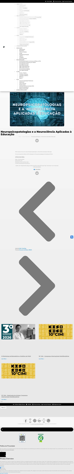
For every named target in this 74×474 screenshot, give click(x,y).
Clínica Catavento (22, 83)
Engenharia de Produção (24, 10)
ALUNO (18, 27)
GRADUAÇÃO (19, 48)
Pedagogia (21, 57)
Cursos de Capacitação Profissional (26, 36)
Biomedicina (21, 50)
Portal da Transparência (23, 87)
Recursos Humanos (23, 14)
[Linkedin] (39, 420)
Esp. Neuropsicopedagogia (24, 69)
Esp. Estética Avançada (23, 65)
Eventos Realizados (26, 136)
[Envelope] (44, 420)
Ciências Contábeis (23, 8)
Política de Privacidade (24, 44)
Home (20, 136)
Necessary (3, 468)
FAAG (18, 35)
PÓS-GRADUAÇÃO (20, 59)
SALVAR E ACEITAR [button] (4, 473)
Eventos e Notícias (23, 73)
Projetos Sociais (22, 84)
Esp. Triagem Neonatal (24, 26)
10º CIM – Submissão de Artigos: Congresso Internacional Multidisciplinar (14, 396)
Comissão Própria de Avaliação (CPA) (26, 86)
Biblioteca (21, 76)
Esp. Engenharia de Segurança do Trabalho (27, 62)
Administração (22, 49)
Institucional (21, 82)
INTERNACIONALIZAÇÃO (22, 46)
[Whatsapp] (48, 420)
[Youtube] (30, 420)
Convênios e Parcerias (23, 74)
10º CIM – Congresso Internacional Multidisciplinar (54, 356)
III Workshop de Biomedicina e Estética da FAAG (16, 356)
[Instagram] (35, 420)
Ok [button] (1, 451)
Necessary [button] (2, 466)
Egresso (21, 34)
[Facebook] (25, 420)
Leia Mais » (4, 359)
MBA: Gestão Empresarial (24, 66)
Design (20, 53)
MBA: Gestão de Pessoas (24, 67)
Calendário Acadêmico (23, 75)
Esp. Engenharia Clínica (23, 63)
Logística (21, 56)
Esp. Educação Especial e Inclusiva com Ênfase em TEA (30, 61)
